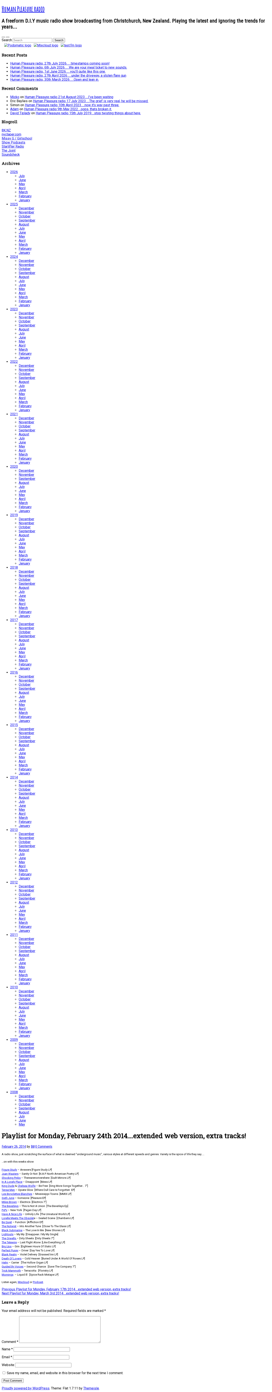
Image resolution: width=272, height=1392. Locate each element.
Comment (10, 1342)
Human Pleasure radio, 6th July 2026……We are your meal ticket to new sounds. (68, 67)
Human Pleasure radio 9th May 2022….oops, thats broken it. (68, 109)
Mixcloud (23, 1282)
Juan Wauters (10, 1173)
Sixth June (8, 1198)
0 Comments (43, 1147)
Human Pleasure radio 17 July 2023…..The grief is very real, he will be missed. (90, 101)
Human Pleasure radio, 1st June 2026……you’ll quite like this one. (58, 71)
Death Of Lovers (11, 1258)
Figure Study (9, 1169)
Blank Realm (9, 1254)
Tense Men (8, 1189)
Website (8, 1365)
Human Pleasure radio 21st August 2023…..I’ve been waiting (69, 97)
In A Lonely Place (12, 1181)
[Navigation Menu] (7, 37)
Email (7, 1357)
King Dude (8, 1185)
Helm (5, 1262)
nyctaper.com (11, 134)
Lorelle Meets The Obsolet (18, 1218)
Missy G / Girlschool (17, 138)
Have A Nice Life (12, 1214)
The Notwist (9, 1226)
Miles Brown (9, 1202)
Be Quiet (7, 1222)
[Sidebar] (3, 37)
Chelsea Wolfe (26, 1185)
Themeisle (91, 1388)
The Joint (9, 150)
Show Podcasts (13, 142)
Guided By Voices (12, 1266)
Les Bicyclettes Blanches (17, 1194)
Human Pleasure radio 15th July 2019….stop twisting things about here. (88, 113)
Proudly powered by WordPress (26, 1388)
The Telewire (9, 1242)
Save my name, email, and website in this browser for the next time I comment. (65, 1373)
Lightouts (7, 1234)
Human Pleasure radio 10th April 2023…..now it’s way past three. (72, 105)
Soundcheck (11, 155)
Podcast (38, 1282)
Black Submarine (12, 1230)
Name (7, 1349)
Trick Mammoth (11, 1270)
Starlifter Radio (13, 146)
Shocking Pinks (11, 1177)
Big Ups (6, 1246)
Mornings (7, 1274)
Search (7, 40)
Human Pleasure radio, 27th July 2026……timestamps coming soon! (60, 63)
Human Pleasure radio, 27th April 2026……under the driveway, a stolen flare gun (68, 75)
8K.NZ (6, 130)
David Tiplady (20, 113)
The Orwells (9, 1238)
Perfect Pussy (10, 1250)
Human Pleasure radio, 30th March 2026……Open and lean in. (54, 80)
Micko (14, 97)
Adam (14, 109)
